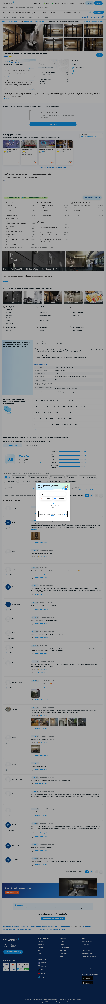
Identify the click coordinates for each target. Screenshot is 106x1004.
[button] (53, 503)
